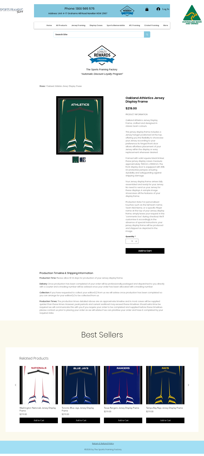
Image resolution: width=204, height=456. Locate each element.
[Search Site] (147, 34)
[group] (102, 394)
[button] (146, 9)
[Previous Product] (15, 385)
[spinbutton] (132, 241)
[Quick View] (39, 385)
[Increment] (136, 241)
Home (42, 86)
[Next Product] (188, 385)
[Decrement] (127, 241)
